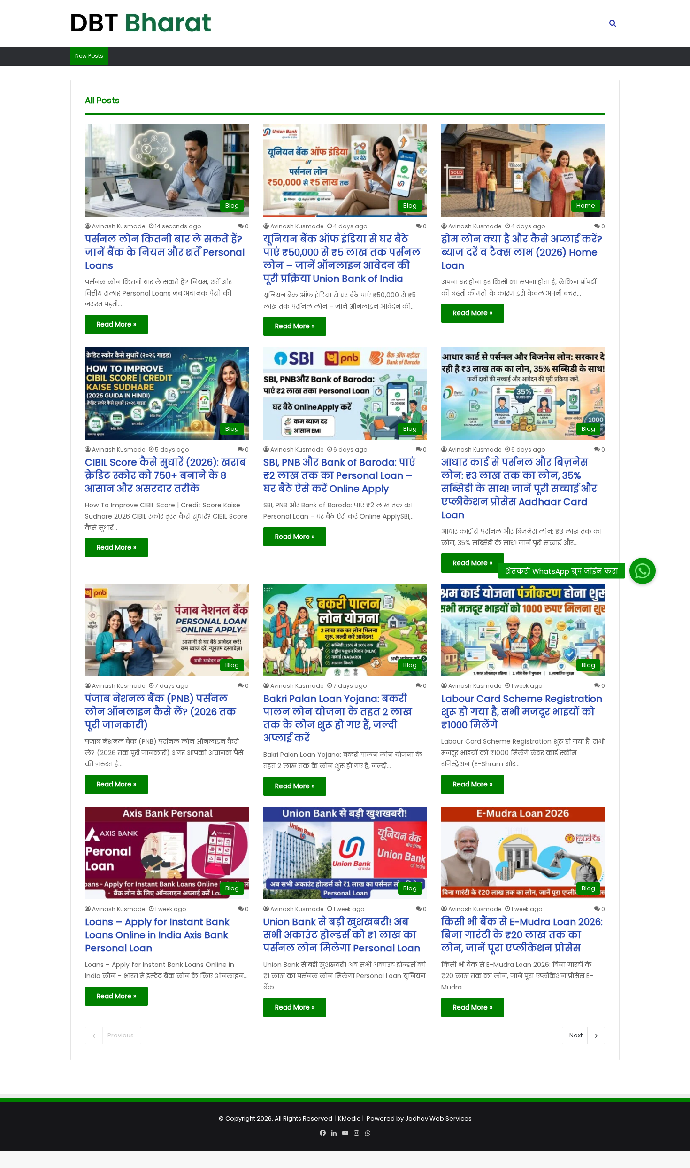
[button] (642, 571)
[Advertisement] (345, 1102)
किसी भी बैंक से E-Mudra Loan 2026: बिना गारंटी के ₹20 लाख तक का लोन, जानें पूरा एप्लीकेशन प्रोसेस (522, 935)
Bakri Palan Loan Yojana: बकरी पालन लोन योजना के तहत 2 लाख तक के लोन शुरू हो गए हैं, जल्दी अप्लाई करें (337, 718)
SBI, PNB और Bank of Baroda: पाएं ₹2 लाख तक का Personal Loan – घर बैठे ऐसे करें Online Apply (339, 475)
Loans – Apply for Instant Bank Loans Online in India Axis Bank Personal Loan (157, 935)
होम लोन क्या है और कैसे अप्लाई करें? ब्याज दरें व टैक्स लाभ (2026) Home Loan (521, 252)
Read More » (116, 324)
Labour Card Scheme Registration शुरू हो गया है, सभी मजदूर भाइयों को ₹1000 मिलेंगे (521, 712)
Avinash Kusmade (118, 226)
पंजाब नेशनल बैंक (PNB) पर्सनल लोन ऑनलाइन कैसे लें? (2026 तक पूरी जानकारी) (160, 712)
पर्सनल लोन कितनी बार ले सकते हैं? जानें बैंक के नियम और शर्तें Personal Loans (165, 252)
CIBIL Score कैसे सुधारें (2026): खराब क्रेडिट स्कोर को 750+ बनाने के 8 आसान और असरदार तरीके (165, 475)
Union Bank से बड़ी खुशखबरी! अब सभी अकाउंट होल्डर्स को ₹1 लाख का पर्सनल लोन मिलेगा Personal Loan (341, 935)
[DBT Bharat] (140, 24)
